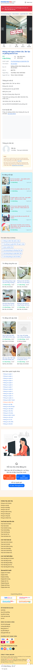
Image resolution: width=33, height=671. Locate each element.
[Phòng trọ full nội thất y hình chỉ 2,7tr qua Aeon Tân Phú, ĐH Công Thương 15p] (24, 273)
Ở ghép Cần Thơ (4, 581)
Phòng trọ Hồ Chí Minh (6, 503)
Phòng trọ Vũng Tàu (5, 515)
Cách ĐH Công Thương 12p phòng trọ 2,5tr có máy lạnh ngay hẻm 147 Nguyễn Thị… (8, 304)
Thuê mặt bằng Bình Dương (7, 567)
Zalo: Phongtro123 (17, 485)
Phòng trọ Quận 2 (8, 376)
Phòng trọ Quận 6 (8, 385)
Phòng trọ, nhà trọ (7, 501)
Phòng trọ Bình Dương (6, 511)
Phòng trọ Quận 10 (8, 393)
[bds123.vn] (8, 597)
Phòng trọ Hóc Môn (8, 421)
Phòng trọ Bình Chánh (9, 415)
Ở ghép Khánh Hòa (5, 587)
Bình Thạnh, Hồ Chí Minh (8, 341)
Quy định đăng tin (5, 630)
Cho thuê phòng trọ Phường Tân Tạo (12, 250)
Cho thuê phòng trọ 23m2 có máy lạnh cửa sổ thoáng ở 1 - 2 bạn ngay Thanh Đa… (23, 358)
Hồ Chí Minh (14, 63)
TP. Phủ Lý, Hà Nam (21, 341)
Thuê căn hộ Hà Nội (5, 544)
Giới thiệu (3, 610)
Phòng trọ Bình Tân (8, 402)
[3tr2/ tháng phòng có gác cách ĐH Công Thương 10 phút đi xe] (9, 273)
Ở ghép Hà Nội (4, 574)
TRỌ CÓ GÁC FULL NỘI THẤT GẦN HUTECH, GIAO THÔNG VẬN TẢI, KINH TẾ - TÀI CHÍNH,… (9, 336)
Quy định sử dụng (5, 614)
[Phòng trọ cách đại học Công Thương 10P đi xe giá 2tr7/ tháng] (24, 296)
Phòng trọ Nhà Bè (8, 424)
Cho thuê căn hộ (6, 540)
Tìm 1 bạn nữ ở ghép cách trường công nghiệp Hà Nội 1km (23, 336)
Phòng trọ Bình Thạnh (9, 400)
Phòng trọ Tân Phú (8, 411)
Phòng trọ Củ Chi (7, 419)
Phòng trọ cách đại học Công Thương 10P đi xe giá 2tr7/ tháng (23, 304)
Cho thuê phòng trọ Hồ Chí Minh (11, 256)
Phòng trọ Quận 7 (8, 387)
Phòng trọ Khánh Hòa (6, 518)
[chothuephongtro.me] (24, 601)
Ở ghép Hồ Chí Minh (5, 572)
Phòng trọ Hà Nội (5, 505)
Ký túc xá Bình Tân (8, 247)
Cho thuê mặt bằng (6, 556)
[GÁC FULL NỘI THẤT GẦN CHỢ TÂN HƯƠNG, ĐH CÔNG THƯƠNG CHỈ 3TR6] (9, 350)
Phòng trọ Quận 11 (8, 395)
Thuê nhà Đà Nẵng (5, 530)
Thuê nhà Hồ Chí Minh (6, 523)
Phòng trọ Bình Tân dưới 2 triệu (11, 241)
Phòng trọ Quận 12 (8, 398)
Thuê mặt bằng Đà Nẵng (6, 562)
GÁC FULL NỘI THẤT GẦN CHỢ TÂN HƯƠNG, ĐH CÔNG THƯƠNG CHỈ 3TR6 (9, 358)
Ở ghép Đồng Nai (5, 583)
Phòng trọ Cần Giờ (8, 417)
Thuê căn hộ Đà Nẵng (6, 548)
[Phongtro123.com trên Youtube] (5, 649)
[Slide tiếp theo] (30, 29)
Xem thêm (20, 160)
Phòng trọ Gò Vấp (7, 404)
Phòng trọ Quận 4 (8, 380)
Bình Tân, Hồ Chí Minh (7, 287)
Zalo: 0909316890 (24, 477)
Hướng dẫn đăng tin (5, 626)
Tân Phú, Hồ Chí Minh (7, 364)
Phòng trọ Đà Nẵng (5, 507)
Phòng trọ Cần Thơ (5, 509)
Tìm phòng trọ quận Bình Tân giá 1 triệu (13, 244)
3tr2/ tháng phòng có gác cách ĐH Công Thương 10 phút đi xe (9, 281)
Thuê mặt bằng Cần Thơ (6, 564)
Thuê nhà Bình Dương (6, 528)
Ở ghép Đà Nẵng (5, 577)
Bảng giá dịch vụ (4, 628)
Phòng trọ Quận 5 (8, 382)
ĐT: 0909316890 (10, 477)
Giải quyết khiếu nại (5, 632)
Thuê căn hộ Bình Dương (6, 546)
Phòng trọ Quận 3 (8, 378)
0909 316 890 (9, 659)
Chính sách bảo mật (5, 616)
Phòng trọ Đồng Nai (5, 513)
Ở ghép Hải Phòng (5, 585)
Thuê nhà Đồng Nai (5, 532)
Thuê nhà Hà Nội (5, 526)
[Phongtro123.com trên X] (10, 649)
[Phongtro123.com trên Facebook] (2, 649)
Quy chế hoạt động (5, 612)
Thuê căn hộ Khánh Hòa (6, 552)
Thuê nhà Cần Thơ (5, 534)
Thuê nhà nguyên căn (7, 521)
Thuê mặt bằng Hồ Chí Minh (7, 558)
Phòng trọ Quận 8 (8, 389)
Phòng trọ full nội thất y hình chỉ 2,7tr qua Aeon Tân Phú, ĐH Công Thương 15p (23, 281)
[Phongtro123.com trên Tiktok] (13, 649)
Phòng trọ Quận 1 (8, 374)
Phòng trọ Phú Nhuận (9, 406)
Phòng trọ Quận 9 (8, 391)
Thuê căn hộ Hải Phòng (6, 550)
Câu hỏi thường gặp (5, 624)
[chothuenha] (24, 597)
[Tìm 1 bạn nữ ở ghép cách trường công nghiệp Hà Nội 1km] (24, 327)
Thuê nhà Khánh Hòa (6, 536)
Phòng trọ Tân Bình (8, 408)
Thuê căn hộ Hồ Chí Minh (6, 542)
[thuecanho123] (8, 601)
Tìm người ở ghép (6, 570)
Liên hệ (2, 618)
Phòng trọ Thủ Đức (8, 413)
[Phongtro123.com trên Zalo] (8, 649)
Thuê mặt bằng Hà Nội (6, 560)
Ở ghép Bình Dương (5, 579)
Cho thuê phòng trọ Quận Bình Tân (20, 61)
